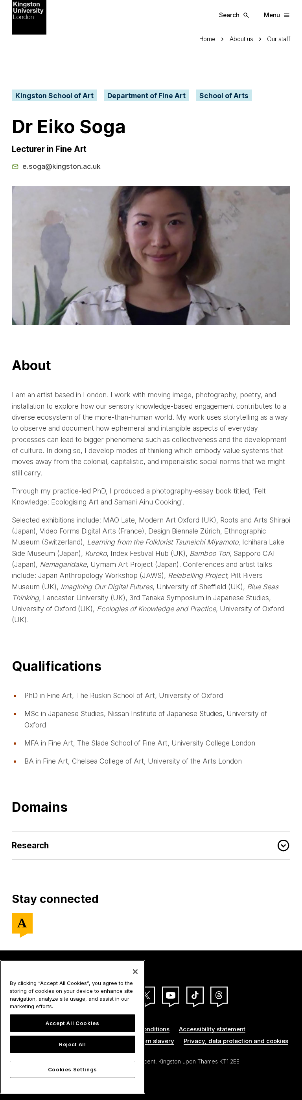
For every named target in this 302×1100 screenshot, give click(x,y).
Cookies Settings (73, 1069)
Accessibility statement (212, 1029)
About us (241, 39)
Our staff (278, 39)
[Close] (135, 971)
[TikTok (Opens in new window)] (195, 995)
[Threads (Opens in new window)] (219, 995)
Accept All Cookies (72, 1023)
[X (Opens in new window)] (146, 995)
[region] (72, 1027)
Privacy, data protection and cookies (236, 1041)
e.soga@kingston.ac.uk (61, 166)
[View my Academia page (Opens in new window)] (22, 923)
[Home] (29, 17)
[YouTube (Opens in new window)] (170, 995)
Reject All (72, 1044)
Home (207, 39)
